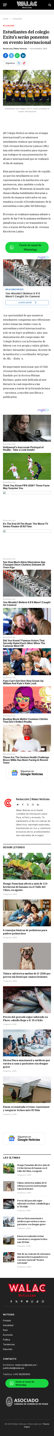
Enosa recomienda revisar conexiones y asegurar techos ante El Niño (26, 1108)
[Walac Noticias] (27, 5)
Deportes (7, 1349)
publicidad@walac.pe (13, 1368)
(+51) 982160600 (21, 1374)
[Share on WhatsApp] (17, 55)
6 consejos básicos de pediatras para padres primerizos (25, 932)
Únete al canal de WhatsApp (30, 247)
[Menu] (5, 4)
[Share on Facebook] (5, 55)
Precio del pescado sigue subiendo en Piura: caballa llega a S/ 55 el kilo (25, 1018)
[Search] (49, 4)
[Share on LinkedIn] (23, 55)
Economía (8, 1335)
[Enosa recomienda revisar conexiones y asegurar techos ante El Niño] (27, 1089)
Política (6, 1339)
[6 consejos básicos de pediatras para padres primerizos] (27, 912)
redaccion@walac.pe (25, 1365)
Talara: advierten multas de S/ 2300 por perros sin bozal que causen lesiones (27, 975)
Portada (7, 1320)
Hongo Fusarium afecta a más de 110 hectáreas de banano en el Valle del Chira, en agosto (25, 887)
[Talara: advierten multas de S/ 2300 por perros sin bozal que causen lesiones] (27, 956)
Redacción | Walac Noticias (15, 48)
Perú (5, 1330)
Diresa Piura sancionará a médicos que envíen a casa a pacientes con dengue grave (26, 1063)
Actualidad (8, 26)
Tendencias (9, 1344)
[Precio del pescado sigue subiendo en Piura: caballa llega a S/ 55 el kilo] (27, 999)
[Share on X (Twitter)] (11, 55)
